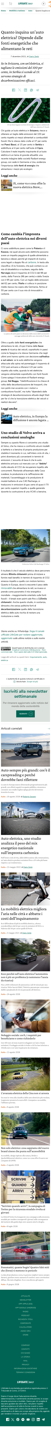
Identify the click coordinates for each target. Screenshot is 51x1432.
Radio (25, 1311)
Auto (3, 796)
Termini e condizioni (25, 1372)
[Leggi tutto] (48, 728)
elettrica (4, 660)
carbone (32, 262)
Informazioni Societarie (25, 1368)
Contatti (25, 1349)
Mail (25, 1361)
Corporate (25, 1323)
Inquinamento (36, 657)
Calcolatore (25, 1327)
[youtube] (28, 1419)
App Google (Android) (25, 1308)
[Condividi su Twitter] (19, 90)
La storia (25, 1357)
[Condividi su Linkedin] (25, 90)
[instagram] (33, 1419)
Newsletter (25, 1300)
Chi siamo (25, 1353)
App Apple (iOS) (25, 1304)
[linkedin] (38, 1419)
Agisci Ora (26, 1331)
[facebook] (7, 1419)
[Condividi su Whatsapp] (31, 90)
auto (45, 657)
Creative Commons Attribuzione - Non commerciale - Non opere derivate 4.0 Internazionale (24, 651)
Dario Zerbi (34, 56)
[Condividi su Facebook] (13, 90)
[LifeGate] (25, 3)
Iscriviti (23, 714)
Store (14, 4)
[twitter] (12, 1419)
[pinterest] (17, 1419)
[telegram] (43, 1419)
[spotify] (22, 1419)
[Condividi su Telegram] (37, 90)
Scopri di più (32, 681)
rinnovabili (6, 588)
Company (25, 1345)
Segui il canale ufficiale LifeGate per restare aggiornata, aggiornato (22, 635)
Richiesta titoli (25, 1319)
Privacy (25, 1364)
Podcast (25, 1315)
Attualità (25, 1296)
